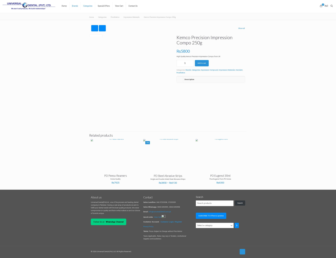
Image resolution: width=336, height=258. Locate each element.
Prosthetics (115, 17)
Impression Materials (132, 17)
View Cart (158, 217)
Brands (188, 70)
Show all (241, 28)
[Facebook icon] (231, 251)
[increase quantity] (190, 63)
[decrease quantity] (179, 63)
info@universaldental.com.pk (160, 212)
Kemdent (239, 70)
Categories (102, 17)
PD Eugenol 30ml (220, 175)
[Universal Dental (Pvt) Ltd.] (29, 6)
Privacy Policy (148, 227)
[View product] (136, 142)
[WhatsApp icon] (228, 251)
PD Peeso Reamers (115, 175)
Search (199, 197)
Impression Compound (209, 70)
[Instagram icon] (236, 251)
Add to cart (202, 63)
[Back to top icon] (242, 251)
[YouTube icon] (233, 251)
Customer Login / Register (171, 222)
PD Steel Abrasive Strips (168, 175)
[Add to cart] (241, 142)
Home (91, 17)
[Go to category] (237, 225)
